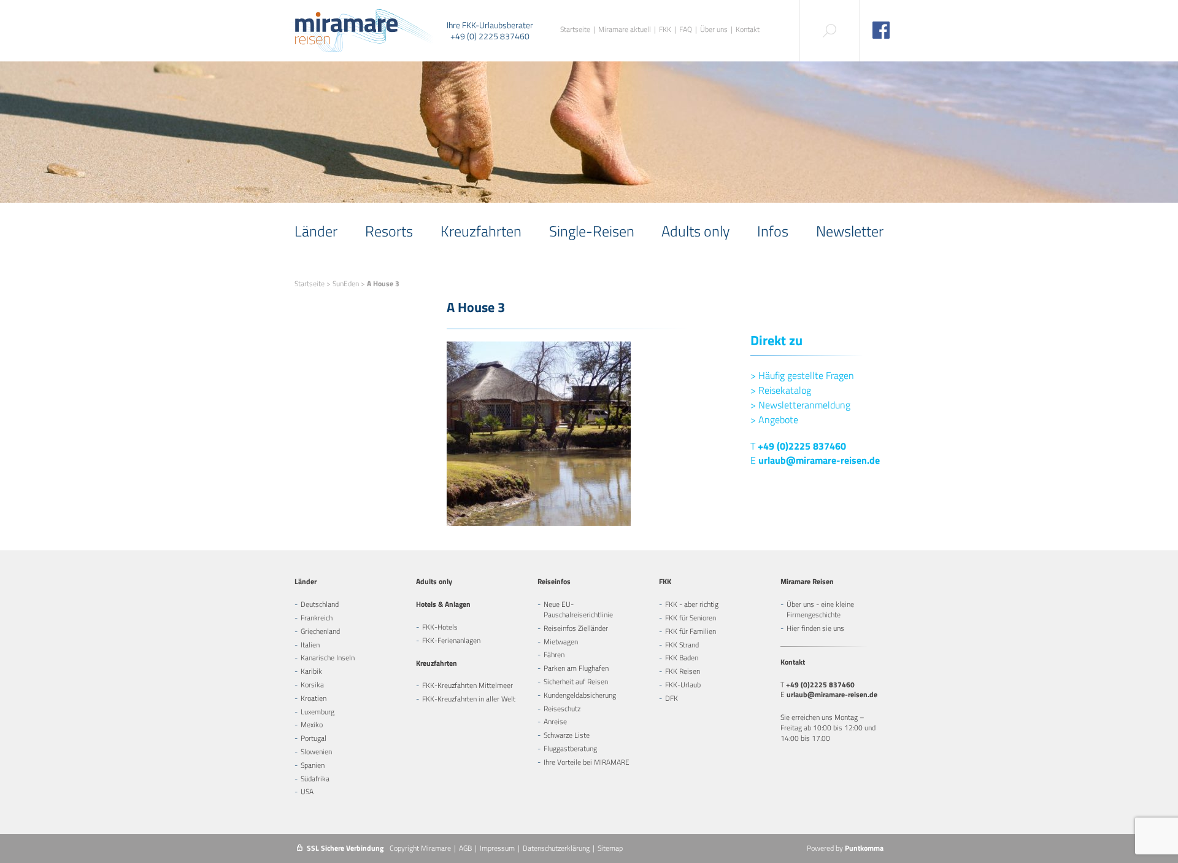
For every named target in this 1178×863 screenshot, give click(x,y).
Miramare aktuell (624, 30)
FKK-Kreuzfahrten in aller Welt (468, 699)
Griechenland (320, 631)
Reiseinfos (554, 581)
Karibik (311, 671)
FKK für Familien (690, 631)
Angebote (774, 419)
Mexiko (312, 724)
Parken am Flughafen (576, 668)
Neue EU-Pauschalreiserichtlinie (578, 609)
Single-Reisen (591, 231)
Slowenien (316, 751)
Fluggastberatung (570, 748)
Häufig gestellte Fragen (802, 375)
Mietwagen (561, 641)
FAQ (685, 30)
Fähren (554, 654)
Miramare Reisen (807, 581)
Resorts (389, 231)
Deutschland (320, 604)
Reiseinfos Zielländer (576, 628)
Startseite (575, 30)
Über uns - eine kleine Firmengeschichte (820, 609)
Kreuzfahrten (481, 231)
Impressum (497, 848)
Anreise (555, 721)
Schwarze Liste (567, 735)
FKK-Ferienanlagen (451, 640)
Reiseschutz (562, 708)
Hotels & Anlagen (443, 604)
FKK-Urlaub (683, 684)
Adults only (695, 231)
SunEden (346, 283)
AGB (465, 848)
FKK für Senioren (690, 617)
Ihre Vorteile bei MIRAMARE (586, 762)
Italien (310, 644)
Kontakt (748, 30)
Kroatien (313, 698)
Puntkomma (864, 848)
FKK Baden (681, 657)
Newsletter (850, 231)
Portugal (313, 738)
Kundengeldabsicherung (580, 695)
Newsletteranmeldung (800, 404)
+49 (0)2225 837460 (802, 446)
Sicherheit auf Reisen (576, 681)
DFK (671, 698)
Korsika (312, 684)
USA (307, 791)
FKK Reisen (682, 671)
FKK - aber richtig (691, 604)
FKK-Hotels (440, 627)
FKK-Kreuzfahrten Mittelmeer (467, 685)
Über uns (714, 30)
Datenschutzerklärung (556, 848)
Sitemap (610, 848)
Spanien (313, 765)
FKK (665, 30)
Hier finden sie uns (815, 628)
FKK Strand (682, 644)
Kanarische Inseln (328, 657)
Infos (772, 231)
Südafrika (315, 778)
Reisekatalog (780, 390)
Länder (315, 231)
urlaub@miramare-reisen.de (819, 460)
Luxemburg (317, 711)
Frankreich (317, 617)
